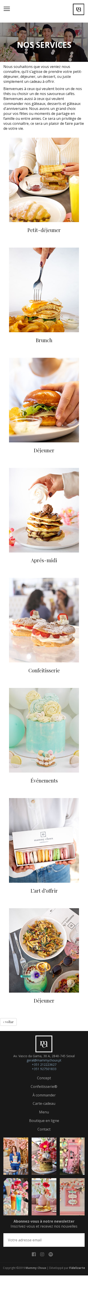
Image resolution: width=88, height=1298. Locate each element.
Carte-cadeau (44, 1103)
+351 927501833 (44, 1069)
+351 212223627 (44, 1064)
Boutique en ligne (44, 1120)
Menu (44, 1112)
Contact (44, 1129)
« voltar (8, 1022)
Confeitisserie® (44, 1086)
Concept (44, 1077)
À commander (44, 1095)
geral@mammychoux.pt (44, 1060)
